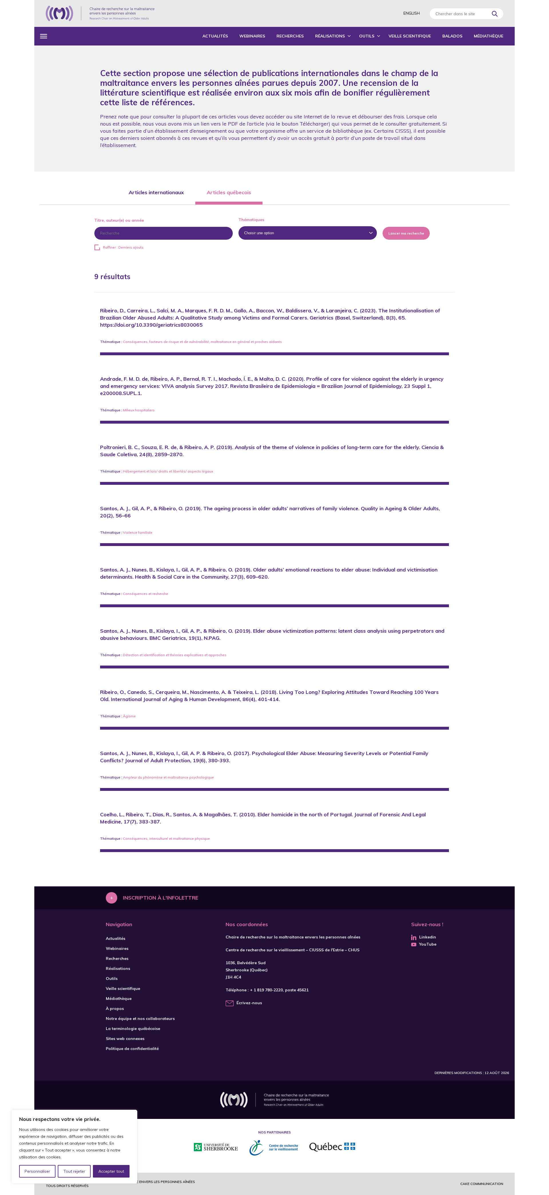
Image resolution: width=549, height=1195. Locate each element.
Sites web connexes (125, 1038)
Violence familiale (137, 532)
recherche (160, 593)
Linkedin (427, 937)
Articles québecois (229, 192)
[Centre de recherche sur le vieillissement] (274, 1147)
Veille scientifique (410, 36)
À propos (115, 1008)
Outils (366, 36)
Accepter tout (111, 1171)
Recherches (290, 36)
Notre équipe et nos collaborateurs (140, 1018)
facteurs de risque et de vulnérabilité (179, 342)
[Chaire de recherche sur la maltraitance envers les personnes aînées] (100, 13)
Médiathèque (488, 36)
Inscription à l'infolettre (160, 897)
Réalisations (330, 36)
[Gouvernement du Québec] (332, 1148)
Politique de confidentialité (132, 1048)
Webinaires (252, 36)
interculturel (158, 838)
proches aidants (268, 342)
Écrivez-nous (249, 1002)
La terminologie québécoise (133, 1028)
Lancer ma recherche (406, 233)
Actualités (215, 36)
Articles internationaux (156, 192)
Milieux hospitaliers (139, 410)
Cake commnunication (481, 1184)
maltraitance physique (191, 838)
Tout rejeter (74, 1171)
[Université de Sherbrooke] (216, 1148)
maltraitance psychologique (191, 777)
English (411, 13)
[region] (74, 1147)
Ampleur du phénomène (143, 777)
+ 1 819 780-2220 (266, 989)
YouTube (427, 944)
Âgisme (129, 716)
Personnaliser (37, 1171)
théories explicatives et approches (198, 655)
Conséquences (135, 342)
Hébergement (134, 471)
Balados (452, 36)
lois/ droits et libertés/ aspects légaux (181, 471)
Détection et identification (144, 655)
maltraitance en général (230, 342)
